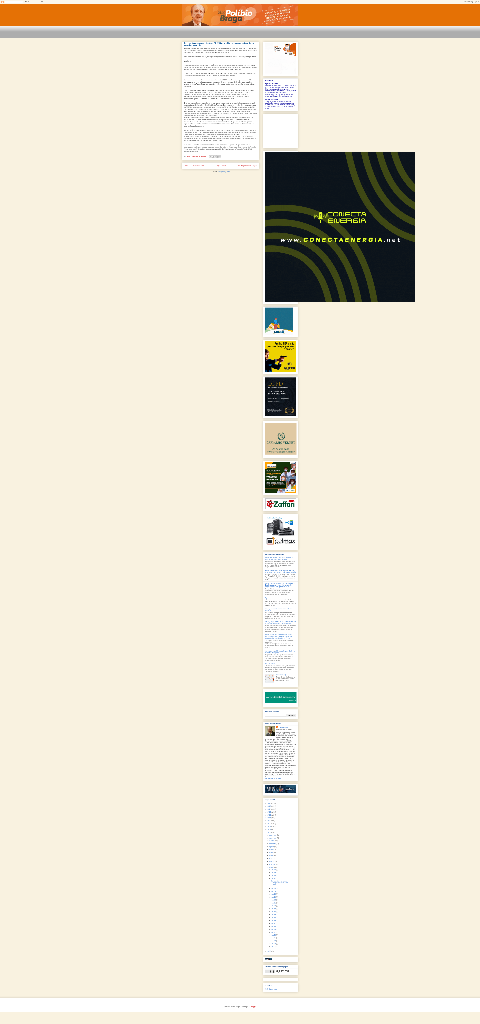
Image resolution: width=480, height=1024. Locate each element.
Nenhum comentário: (199, 156)
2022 (269, 815)
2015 (269, 951)
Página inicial (221, 166)
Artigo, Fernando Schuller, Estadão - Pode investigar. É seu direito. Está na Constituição (280, 571)
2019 (269, 824)
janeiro (271, 867)
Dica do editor (270, 664)
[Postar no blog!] (213, 156)
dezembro (272, 835)
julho (271, 850)
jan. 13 (273, 920)
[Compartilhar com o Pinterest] (220, 156)
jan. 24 (273, 894)
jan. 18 (273, 909)
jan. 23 (273, 897)
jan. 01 (273, 947)
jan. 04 (273, 941)
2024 (269, 809)
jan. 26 (273, 888)
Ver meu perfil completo (273, 778)
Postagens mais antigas (247, 166)
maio (271, 855)
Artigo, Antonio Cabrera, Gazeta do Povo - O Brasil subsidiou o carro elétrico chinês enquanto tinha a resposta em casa (280, 585)
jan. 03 (273, 944)
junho (271, 852)
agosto (271, 847)
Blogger (253, 1007)
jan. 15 (273, 914)
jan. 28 (273, 875)
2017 (269, 829)
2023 (269, 812)
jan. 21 (273, 903)
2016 (269, 832)
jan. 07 (273, 932)
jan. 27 (273, 878)
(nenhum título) (281, 675)
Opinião (268, 598)
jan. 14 (273, 917)
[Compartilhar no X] (215, 156)
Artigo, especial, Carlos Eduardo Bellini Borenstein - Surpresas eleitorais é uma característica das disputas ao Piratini (278, 636)
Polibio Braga (283, 727)
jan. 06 (273, 935)
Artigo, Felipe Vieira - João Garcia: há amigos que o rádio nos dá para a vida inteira (280, 622)
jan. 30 (273, 870)
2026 (269, 803)
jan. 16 (273, 912)
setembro (272, 844)
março (271, 861)
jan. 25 (273, 891)
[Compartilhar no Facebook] (217, 156)
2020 (269, 821)
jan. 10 (273, 926)
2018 (269, 827)
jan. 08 (273, 929)
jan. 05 (273, 938)
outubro (272, 841)
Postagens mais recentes (194, 166)
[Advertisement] (227, 33)
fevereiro (272, 864)
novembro (272, 838)
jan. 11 (273, 923)
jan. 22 (273, 900)
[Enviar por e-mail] (210, 156)
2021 (269, 818)
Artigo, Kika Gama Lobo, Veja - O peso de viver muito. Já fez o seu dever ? (279, 558)
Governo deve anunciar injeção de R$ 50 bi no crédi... (279, 882)
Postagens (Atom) (224, 172)
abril (271, 858)
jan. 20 (273, 906)
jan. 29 (273, 872)
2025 (269, 806)
